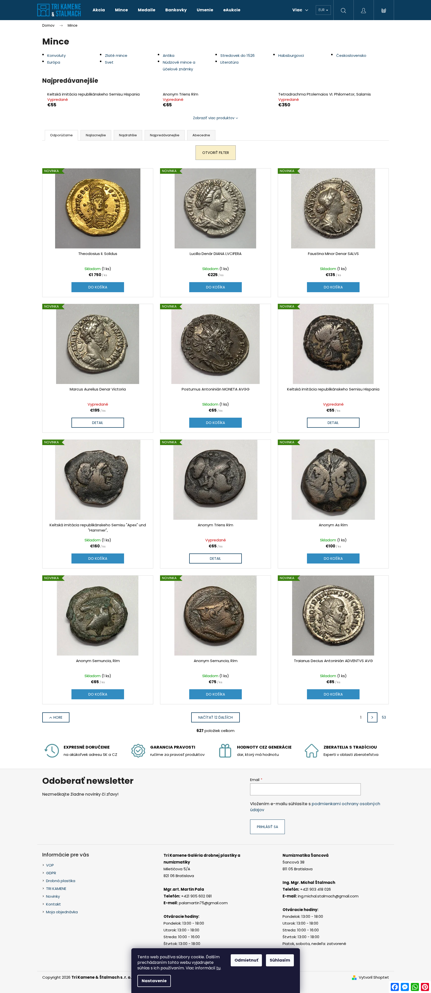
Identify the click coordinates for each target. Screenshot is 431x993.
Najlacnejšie (96, 135)
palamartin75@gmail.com (203, 902)
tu (218, 968)
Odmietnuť (246, 960)
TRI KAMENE (56, 888)
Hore (57, 717)
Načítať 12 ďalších (215, 717)
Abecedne (201, 135)
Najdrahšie (128, 135)
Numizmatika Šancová (306, 855)
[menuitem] (99, 10)
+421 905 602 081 (196, 896)
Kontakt (53, 904)
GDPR (51, 873)
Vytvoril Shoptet (374, 977)
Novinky (53, 896)
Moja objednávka (62, 912)
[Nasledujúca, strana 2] (372, 717)
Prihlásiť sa (267, 826)
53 (384, 717)
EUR (322, 9)
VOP (50, 865)
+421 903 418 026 (315, 889)
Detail (97, 422)
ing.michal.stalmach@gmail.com (328, 896)
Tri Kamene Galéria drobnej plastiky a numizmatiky (202, 859)
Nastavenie (154, 981)
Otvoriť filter (215, 152)
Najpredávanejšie (164, 135)
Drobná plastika (60, 880)
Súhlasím (280, 960)
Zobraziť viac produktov (213, 117)
